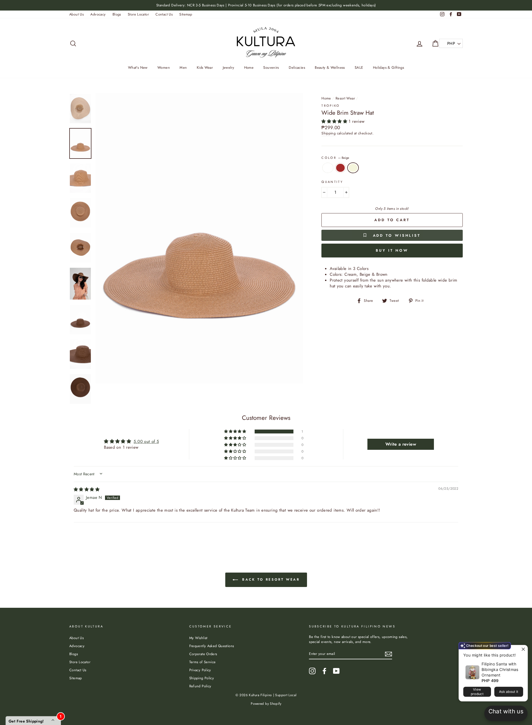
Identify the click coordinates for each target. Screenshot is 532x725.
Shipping (328, 133)
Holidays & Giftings (388, 67)
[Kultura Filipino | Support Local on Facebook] (324, 671)
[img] (86, 489)
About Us (76, 14)
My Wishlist (198, 637)
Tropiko (330, 105)
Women (163, 67)
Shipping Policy (201, 678)
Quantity (332, 182)
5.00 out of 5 (146, 441)
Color (335, 158)
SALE (359, 67)
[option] (266, 5)
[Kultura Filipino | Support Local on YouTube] (336, 671)
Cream (328, 168)
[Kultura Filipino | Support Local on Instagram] (312, 671)
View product (477, 691)
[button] (335, 121)
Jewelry (228, 67)
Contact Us (164, 14)
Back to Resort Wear (270, 579)
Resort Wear (345, 98)
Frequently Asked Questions (211, 646)
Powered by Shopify (266, 703)
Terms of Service (202, 662)
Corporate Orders (203, 654)
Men (183, 67)
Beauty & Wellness (330, 67)
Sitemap (185, 14)
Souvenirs (271, 67)
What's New (138, 67)
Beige (353, 168)
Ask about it (508, 692)
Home (249, 67)
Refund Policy (200, 686)
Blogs (116, 14)
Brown (340, 168)
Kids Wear (205, 67)
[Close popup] (523, 650)
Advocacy (98, 14)
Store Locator (138, 14)
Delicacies (297, 67)
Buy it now (392, 250)
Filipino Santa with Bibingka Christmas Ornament (500, 669)
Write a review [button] (400, 444)
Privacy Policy (200, 670)
